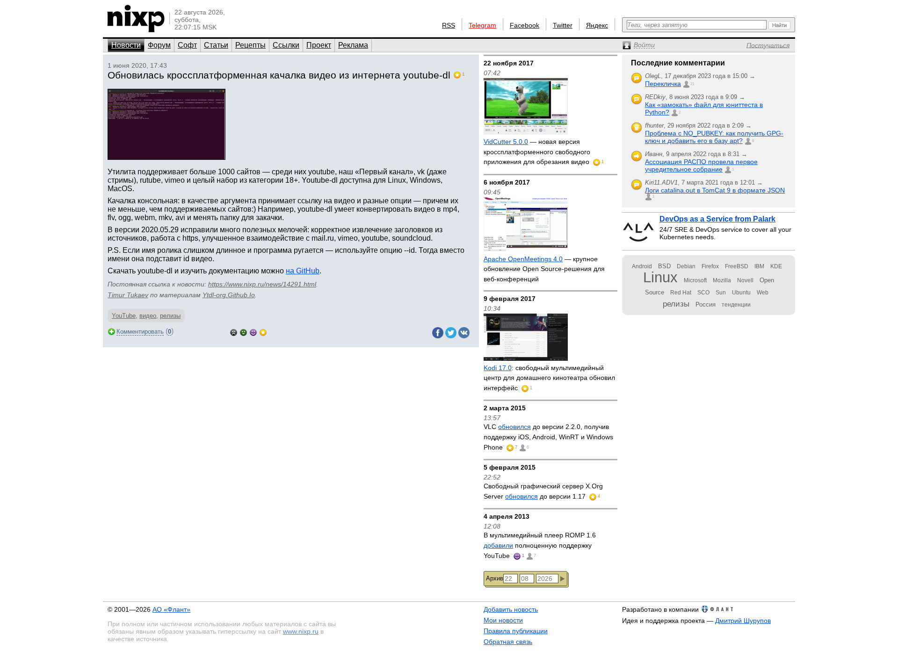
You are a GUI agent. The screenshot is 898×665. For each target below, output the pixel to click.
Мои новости (503, 620)
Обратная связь (508, 641)
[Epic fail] (233, 331)
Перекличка (663, 83)
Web (762, 292)
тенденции (736, 304)
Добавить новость (511, 609)
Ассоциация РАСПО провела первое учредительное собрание (701, 165)
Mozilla (722, 280)
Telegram (482, 25)
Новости (126, 45)
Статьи (216, 45)
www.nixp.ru (301, 631)
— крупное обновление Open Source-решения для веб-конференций (544, 269)
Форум (159, 45)
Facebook (524, 25)
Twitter (562, 25)
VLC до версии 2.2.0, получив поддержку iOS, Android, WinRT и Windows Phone (548, 436)
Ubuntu (741, 292)
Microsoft (695, 280)
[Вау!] (263, 331)
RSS (448, 25)
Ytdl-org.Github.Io (229, 295)
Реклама (353, 45)
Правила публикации (516, 631)
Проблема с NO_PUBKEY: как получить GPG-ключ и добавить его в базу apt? (714, 136)
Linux (660, 277)
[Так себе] (243, 331)
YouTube (124, 315)
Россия (705, 304)
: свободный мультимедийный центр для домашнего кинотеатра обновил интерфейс (549, 378)
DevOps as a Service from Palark (717, 219)
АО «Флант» (171, 609)
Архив (494, 578)
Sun (721, 292)
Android (642, 266)
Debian (686, 266)
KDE (776, 266)
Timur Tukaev (128, 295)
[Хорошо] (253, 331)
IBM (759, 266)
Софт (187, 45)
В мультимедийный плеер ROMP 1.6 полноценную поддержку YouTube (540, 545)
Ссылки (286, 45)
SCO (703, 292)
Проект (318, 45)
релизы (170, 315)
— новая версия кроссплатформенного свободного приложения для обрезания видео (537, 151)
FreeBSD (736, 266)
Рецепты (250, 45)
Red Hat (680, 292)
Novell (745, 280)
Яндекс (597, 25)
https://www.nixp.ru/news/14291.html (262, 284)
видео (147, 315)
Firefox (710, 266)
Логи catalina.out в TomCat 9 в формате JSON (715, 190)
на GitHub (302, 271)
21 (692, 84)
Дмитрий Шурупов (743, 620)
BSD (664, 266)
